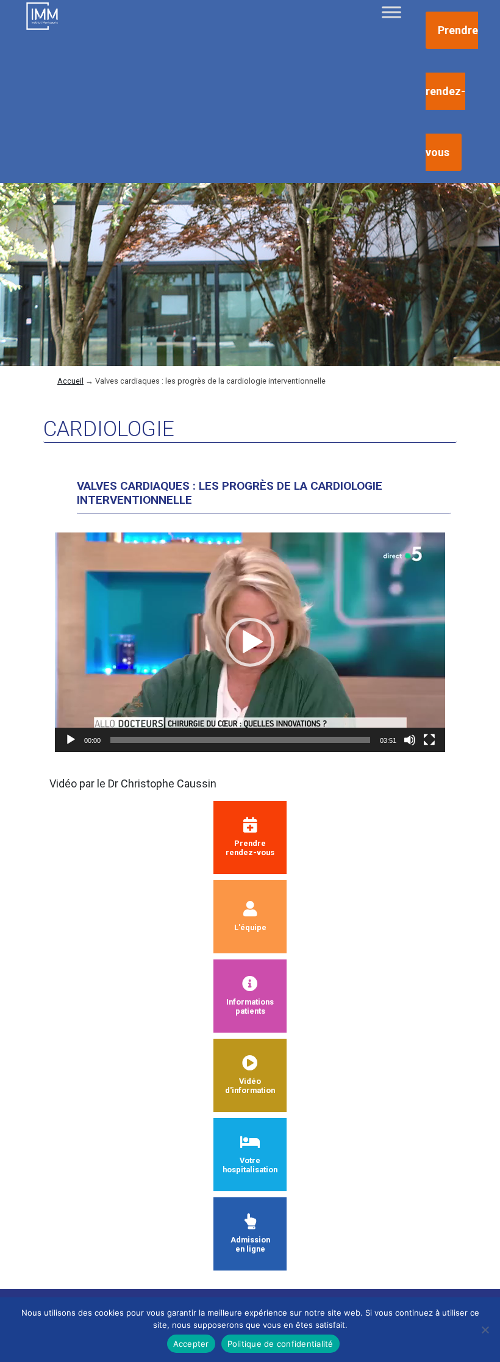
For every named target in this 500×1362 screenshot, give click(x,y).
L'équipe (250, 927)
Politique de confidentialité (280, 1344)
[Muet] (410, 740)
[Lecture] (71, 740)
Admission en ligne (250, 1244)
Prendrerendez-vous (250, 848)
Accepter (191, 1344)
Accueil (70, 380)
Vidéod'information (250, 1086)
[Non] (485, 1330)
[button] (250, 642)
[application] (250, 642)
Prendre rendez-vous (452, 91)
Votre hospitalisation (250, 1165)
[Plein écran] (429, 740)
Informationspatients (250, 1006)
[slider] (240, 740)
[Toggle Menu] (391, 12)
